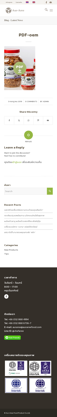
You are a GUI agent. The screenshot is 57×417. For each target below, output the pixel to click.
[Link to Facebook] (46, 2)
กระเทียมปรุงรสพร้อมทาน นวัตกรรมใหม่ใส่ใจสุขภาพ (24, 215)
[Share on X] (19, 120)
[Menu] (51, 10)
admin (46, 101)
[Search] (45, 10)
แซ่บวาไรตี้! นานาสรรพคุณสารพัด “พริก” (19, 232)
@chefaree (18, 331)
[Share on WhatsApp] (28, 120)
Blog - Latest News (13, 20)
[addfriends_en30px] (12, 338)
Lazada (19, 2)
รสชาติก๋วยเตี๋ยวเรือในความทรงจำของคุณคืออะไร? (23, 210)
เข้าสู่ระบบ (16, 162)
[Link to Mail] (51, 2)
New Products (11, 249)
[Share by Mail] (48, 120)
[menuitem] (9, 2)
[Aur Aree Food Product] (23, 10)
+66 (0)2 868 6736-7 (19, 323)
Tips (6, 253)
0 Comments (31, 101)
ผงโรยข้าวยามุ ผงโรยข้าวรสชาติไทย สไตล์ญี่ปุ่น (22, 221)
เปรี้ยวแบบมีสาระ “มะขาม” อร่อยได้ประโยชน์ (20, 226)
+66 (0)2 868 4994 (18, 319)
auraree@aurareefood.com (27, 327)
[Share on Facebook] (9, 120)
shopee (9, 2)
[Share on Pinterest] (38, 120)
